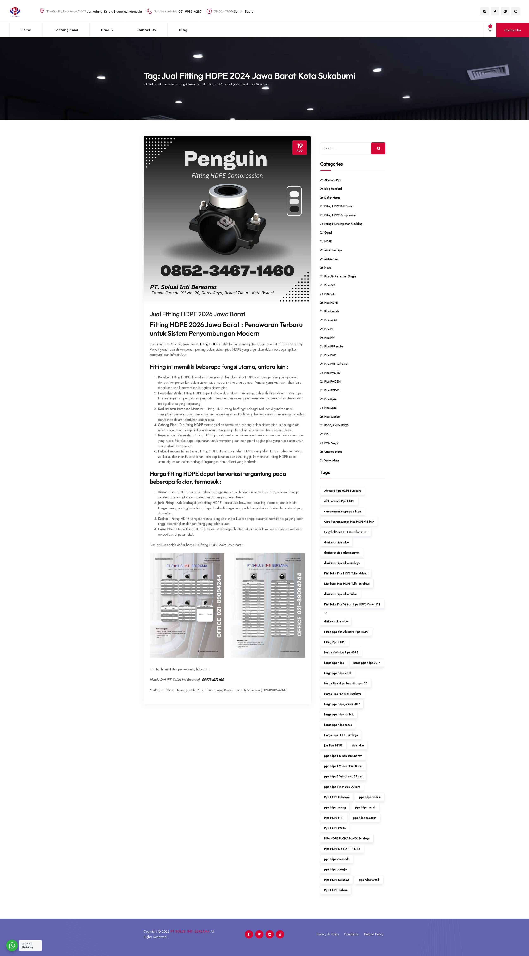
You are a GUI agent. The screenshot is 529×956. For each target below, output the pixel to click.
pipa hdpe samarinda (336, 859)
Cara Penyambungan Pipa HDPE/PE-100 (349, 522)
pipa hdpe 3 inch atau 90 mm (342, 787)
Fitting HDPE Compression (340, 215)
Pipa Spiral (330, 399)
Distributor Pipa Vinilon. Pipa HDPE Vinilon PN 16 (352, 605)
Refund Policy (373, 934)
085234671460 (213, 679)
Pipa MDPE (331, 320)
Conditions (351, 934)
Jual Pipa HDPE (333, 745)
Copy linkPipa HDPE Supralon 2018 (345, 532)
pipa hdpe (358, 745)
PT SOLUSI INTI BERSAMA (190, 931)
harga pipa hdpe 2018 (337, 673)
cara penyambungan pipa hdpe (342, 511)
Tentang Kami (66, 30)
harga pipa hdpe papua (338, 725)
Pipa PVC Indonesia (336, 364)
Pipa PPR (329, 338)
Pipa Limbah (331, 311)
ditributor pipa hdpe (336, 621)
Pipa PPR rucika (333, 346)
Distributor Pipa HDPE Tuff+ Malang (345, 573)
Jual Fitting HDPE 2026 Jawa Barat (197, 314)
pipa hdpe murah (365, 807)
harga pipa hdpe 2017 (366, 663)
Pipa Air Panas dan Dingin (340, 276)
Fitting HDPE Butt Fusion (338, 206)
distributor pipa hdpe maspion (341, 553)
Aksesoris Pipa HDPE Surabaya (342, 491)
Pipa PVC (330, 355)
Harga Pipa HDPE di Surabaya (342, 694)
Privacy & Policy (327, 934)
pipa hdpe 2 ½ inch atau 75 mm (343, 776)
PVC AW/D (331, 443)
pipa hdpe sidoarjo (335, 869)
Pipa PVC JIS (332, 373)
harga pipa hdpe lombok (339, 714)
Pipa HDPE (331, 302)
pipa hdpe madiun (370, 797)
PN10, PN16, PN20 (336, 425)
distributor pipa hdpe (336, 542)
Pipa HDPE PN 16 (335, 828)
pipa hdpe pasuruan (364, 818)
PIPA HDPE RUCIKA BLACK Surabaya (347, 838)
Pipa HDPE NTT (334, 818)
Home (26, 30)
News (327, 268)
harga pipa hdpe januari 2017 (342, 704)
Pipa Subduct (332, 417)
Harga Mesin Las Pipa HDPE (341, 652)
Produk (107, 30)
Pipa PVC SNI (332, 381)
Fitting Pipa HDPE (334, 642)
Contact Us (146, 30)
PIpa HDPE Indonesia (337, 797)
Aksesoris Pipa (332, 180)
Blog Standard (333, 189)
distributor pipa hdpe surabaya (342, 563)
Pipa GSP (330, 294)
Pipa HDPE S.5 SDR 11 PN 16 (342, 849)
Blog (183, 30)
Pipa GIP (329, 285)
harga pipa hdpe (334, 663)
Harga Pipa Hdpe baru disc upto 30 (345, 683)
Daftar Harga (332, 197)
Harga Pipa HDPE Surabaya (341, 735)
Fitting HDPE (209, 344)
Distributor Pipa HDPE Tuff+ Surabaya (347, 584)
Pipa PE (329, 329)
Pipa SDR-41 (332, 390)
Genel (328, 232)
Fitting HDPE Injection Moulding (343, 224)
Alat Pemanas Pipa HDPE (339, 501)
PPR (326, 434)
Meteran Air (331, 259)
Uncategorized (333, 451)
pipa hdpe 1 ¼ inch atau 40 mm (343, 756)
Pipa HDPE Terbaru (336, 890)
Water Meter (331, 460)
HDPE (328, 241)
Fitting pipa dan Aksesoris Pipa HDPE (346, 632)
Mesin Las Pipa (333, 250)
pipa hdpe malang (335, 807)
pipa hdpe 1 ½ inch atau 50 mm (343, 766)
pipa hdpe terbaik (369, 880)
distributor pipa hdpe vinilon (340, 594)
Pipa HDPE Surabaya (336, 880)
